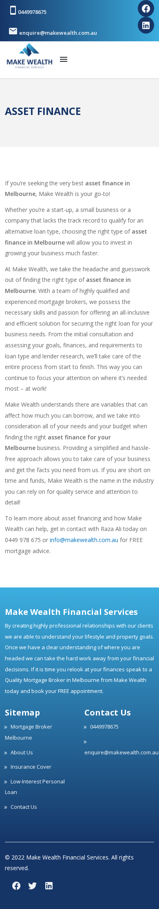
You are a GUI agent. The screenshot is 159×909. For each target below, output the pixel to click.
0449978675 (32, 12)
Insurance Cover (31, 766)
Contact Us (24, 806)
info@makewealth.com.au (84, 540)
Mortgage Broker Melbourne (28, 732)
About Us (22, 752)
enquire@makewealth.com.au (57, 32)
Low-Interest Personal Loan (35, 787)
